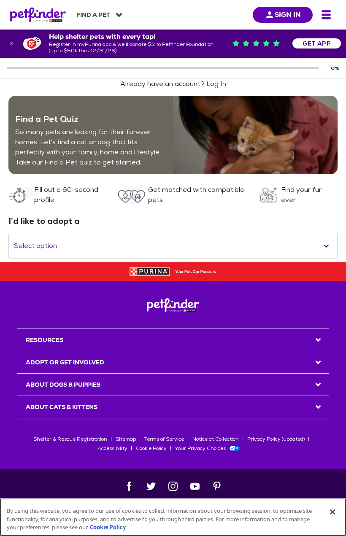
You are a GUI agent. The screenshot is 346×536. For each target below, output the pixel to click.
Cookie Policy (151, 448)
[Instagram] (173, 486)
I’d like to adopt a (44, 221)
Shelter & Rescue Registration (70, 439)
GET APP (317, 43)
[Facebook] (129, 486)
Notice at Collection (215, 439)
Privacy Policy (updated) (276, 439)
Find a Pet (93, 15)
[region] (173, 517)
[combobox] (15, 246)
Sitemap (126, 439)
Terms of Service (164, 439)
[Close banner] (12, 43)
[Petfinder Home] (38, 15)
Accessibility (112, 448)
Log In (216, 83)
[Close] (332, 512)
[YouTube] (195, 486)
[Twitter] (151, 486)
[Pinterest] (217, 486)
